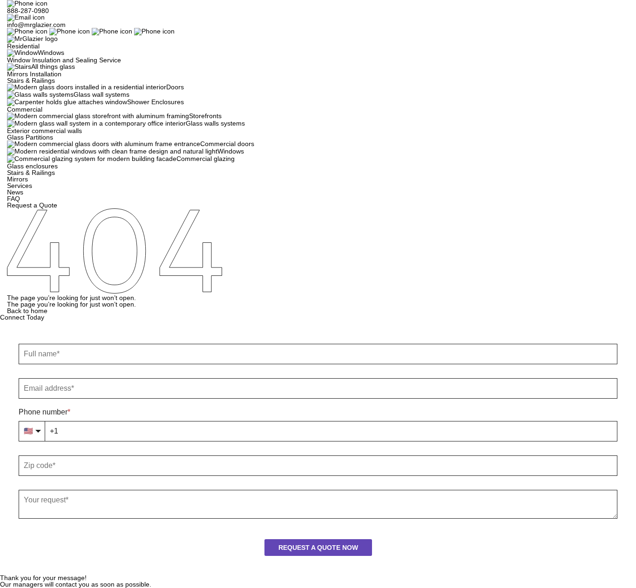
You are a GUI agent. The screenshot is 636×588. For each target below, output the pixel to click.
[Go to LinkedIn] (133, 31)
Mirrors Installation (34, 74)
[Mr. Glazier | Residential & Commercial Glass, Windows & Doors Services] (32, 38)
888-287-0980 (28, 10)
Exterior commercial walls (44, 130)
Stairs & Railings (31, 80)
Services (19, 185)
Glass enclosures (32, 166)
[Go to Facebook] (49, 31)
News (15, 192)
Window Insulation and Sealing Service (64, 60)
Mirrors (17, 179)
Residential (23, 46)
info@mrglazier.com (36, 24)
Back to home (27, 310)
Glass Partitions (30, 137)
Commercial (24, 109)
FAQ (13, 198)
